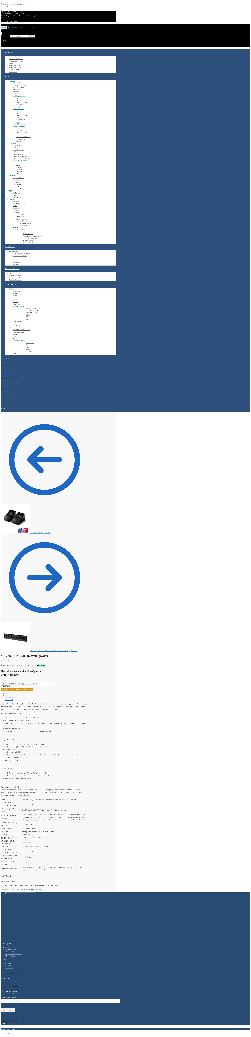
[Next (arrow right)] (3, 1035)
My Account (9, 371)
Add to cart (6, 687)
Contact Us (9, 968)
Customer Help (10, 373)
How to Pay (9, 952)
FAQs (7, 947)
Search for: (5, 36)
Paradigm (38, 890)
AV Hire (8, 966)
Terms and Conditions (13, 954)
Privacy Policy (10, 956)
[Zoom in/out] (1, 1033)
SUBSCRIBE (7, 1010)
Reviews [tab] (9, 700)
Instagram (8, 398)
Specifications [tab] (10, 698)
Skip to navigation (8, 5)
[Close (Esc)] (8, 1033)
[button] (3, 41)
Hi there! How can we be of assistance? (17, 689)
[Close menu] (1, 2)
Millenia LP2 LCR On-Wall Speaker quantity (18, 684)
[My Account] (2, 31)
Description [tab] (9, 693)
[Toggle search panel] (1, 33)
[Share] (5, 1033)
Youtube (8, 396)
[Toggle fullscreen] (3, 1033)
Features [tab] (8, 695)
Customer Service (11, 950)
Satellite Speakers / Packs (19, 890)
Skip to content (21, 5)
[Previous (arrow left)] (1, 1035)
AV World (8, 964)
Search (31, 36)
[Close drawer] (1, 9)
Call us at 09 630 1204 (10, 384)
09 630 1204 (13, 21)
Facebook (8, 394)
